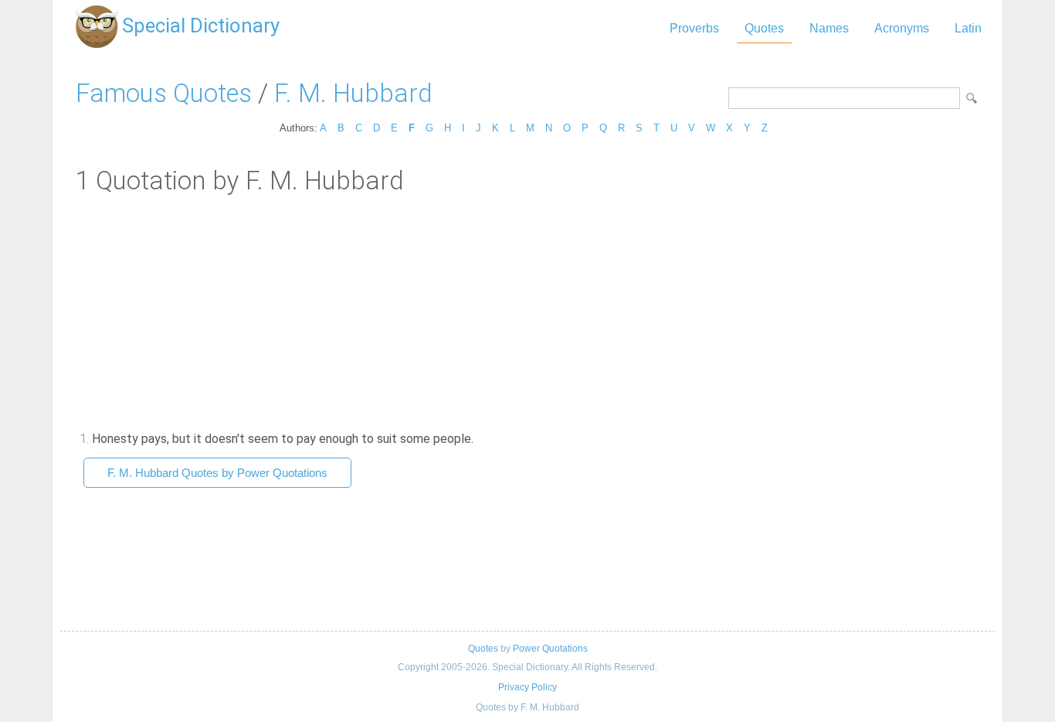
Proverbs (694, 28)
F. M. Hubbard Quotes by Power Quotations (217, 472)
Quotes (764, 28)
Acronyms (901, 28)
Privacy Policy (527, 687)
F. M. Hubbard (353, 93)
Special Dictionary (201, 25)
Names (829, 28)
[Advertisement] (527, 311)
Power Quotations (550, 648)
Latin (968, 28)
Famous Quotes (164, 93)
